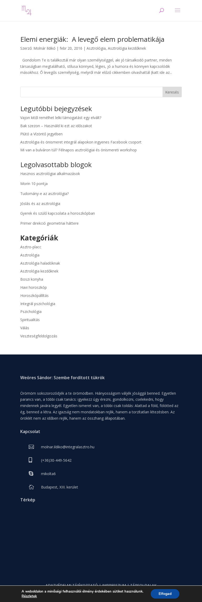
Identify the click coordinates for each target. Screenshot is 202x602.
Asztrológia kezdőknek (127, 48)
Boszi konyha (31, 279)
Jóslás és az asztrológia (40, 203)
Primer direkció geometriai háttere (49, 223)
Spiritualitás (30, 319)
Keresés (172, 92)
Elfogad (165, 593)
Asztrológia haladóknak (40, 263)
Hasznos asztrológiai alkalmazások (50, 173)
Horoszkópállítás (34, 295)
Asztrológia (96, 48)
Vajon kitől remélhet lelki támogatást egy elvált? (60, 117)
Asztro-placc (30, 246)
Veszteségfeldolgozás (38, 335)
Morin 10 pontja (34, 183)
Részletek (29, 596)
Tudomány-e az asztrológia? (44, 193)
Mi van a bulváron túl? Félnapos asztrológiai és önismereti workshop (78, 149)
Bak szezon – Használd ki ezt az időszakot (56, 125)
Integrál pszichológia (37, 303)
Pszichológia (31, 311)
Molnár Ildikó (44, 48)
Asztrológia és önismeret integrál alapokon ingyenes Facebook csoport (81, 142)
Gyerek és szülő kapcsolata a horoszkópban (57, 213)
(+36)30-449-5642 (56, 460)
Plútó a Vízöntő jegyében (41, 133)
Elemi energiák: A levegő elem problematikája (92, 39)
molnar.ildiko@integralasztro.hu (67, 446)
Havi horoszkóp (33, 287)
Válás (24, 327)
